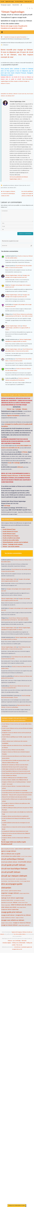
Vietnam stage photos (5, 905)
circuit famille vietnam (24, 862)
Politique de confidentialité (18, 942)
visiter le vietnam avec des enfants (21, 905)
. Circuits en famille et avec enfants (11, 538)
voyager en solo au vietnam (6, 922)
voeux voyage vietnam (21, 907)
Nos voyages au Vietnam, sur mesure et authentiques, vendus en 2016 (8, 193)
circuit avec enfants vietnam (9, 862)
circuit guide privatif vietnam (13, 865)
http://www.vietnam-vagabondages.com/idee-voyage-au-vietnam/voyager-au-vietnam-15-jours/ (17, 81)
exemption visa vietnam (7, 93)
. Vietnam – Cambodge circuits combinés (12, 544)
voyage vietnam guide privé (23, 925)
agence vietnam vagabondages (22, 848)
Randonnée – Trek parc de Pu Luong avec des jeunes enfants (17, 794)
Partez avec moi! (28, 1)
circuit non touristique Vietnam (14, 869)
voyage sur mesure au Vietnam (22, 922)
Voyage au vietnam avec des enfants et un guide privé (15, 816)
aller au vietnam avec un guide (10, 854)
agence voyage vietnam (8, 851)
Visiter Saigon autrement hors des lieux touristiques (14, 769)
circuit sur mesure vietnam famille (8, 879)
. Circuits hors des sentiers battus (10, 540)
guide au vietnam (4, 890)
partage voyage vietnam (24, 893)
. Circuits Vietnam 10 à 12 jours (10, 531)
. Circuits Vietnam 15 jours (8, 533)
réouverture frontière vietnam (7, 900)
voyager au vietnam (20, 917)
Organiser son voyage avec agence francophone (15, 37)
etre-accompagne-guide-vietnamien (12, 886)
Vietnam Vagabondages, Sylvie (12, 275)
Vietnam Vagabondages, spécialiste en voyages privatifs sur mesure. (17, 327)
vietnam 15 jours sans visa (19, 93)
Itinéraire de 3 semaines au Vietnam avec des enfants (15, 764)
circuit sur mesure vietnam (14, 876)
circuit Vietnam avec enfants (13, 881)
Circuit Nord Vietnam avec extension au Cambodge (14, 790)
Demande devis (15, 4)
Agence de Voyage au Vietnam (19, 932)
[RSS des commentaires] (30, 8)
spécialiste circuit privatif (6, 902)
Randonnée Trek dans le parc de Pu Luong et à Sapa (14, 767)
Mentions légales (6, 942)
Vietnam (9, 409)
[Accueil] (1, 37)
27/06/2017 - (6, 45)
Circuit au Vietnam (19, 1)
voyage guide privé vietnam (11, 912)
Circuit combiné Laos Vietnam (9, 775)
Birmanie (24, 409)
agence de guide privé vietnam (7, 848)
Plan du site (19, 945)
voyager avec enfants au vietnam (12, 920)
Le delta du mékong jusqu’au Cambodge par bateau (14, 777)
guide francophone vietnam (15, 890)
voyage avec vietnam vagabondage (9, 909)
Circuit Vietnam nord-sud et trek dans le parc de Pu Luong (16, 773)
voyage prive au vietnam (23, 915)
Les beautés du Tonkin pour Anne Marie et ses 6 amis (15, 831)
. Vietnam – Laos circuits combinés (10, 546)
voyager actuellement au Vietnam (8, 917)
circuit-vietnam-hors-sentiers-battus (10, 856)
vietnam (15, 902)
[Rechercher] (21, 5)
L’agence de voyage (9, 1)
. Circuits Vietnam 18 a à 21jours (10, 536)
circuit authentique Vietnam (12, 859)
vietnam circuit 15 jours (23, 902)
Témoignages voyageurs (6, 4)
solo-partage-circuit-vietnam (19, 900)
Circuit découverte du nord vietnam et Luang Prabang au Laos (17, 792)
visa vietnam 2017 (10, 96)
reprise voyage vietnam (6, 895)
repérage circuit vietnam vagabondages (12, 898)
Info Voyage (7, 505)
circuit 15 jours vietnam (26, 856)
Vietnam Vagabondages (12, 11)
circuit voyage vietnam (25, 881)
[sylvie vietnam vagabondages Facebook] (27, 8)
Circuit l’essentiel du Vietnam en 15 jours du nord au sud (16, 771)
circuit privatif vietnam (10, 872)
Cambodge (18, 409)
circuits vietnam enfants (21, 879)
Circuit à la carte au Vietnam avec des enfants (13, 749)
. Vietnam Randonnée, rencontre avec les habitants (15, 542)
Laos (13, 409)
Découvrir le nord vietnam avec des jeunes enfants (14, 797)
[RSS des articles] (32, 8)
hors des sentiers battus (19, 934)
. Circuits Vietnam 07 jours (8, 529)
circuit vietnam (4, 881)
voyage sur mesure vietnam (9, 925)
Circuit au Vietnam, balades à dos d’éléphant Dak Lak (15, 779)
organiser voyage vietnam (10, 893)
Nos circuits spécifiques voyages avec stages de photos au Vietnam (27, 193)
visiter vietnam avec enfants (8, 907)
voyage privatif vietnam (8, 915)
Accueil (2, 1)
